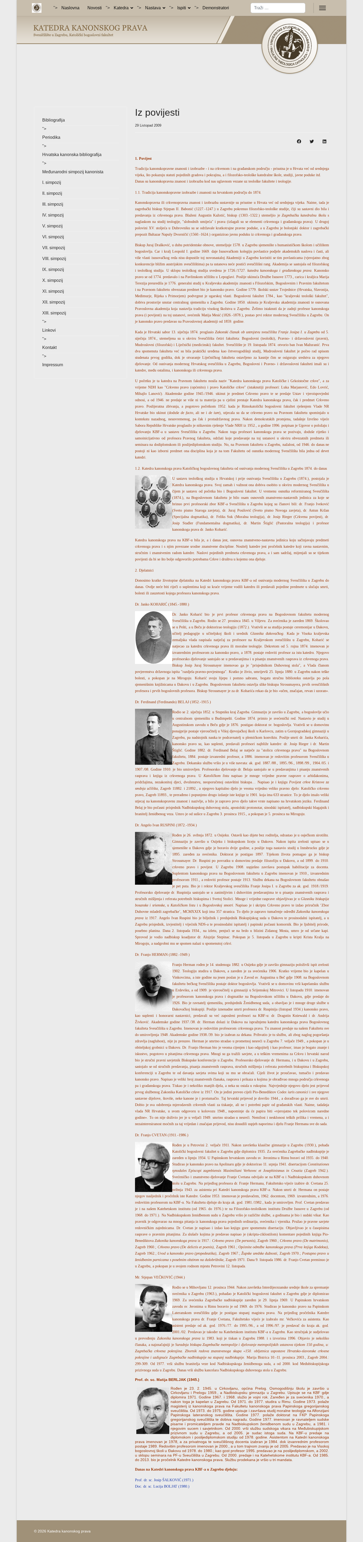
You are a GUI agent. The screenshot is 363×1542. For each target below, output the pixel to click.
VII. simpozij (53, 247)
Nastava (153, 8)
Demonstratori (215, 8)
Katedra (121, 8)
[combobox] (278, 8)
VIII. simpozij (54, 258)
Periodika (51, 137)
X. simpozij (52, 280)
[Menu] (322, 8)
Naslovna (70, 8)
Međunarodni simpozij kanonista (72, 172)
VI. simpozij (53, 237)
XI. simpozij (53, 291)
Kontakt (49, 347)
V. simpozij (52, 226)
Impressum (52, 364)
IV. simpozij (53, 215)
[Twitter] (311, 141)
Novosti (94, 8)
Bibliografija (53, 120)
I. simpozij (51, 182)
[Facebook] (298, 141)
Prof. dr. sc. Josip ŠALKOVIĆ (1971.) (164, 1480)
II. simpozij (52, 193)
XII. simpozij (53, 302)
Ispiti (181, 8)
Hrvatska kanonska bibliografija (72, 154)
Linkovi (49, 330)
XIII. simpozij (54, 313)
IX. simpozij (53, 269)
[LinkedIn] (324, 141)
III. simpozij (52, 204)
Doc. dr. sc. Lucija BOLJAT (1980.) (162, 1486)
